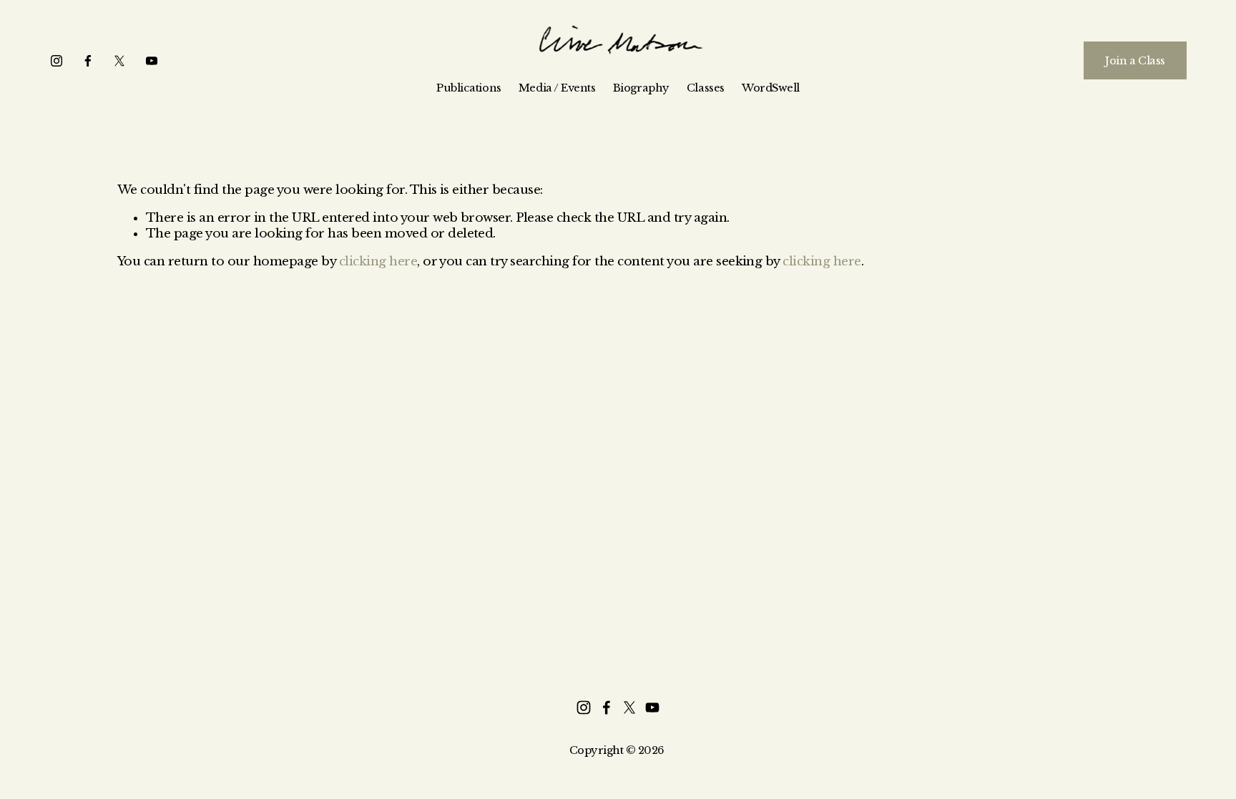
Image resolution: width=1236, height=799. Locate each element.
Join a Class (1135, 60)
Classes (706, 88)
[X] (119, 61)
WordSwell (771, 88)
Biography (641, 88)
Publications (468, 88)
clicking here (378, 261)
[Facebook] (88, 61)
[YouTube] (151, 61)
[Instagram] (56, 61)
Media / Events (557, 88)
